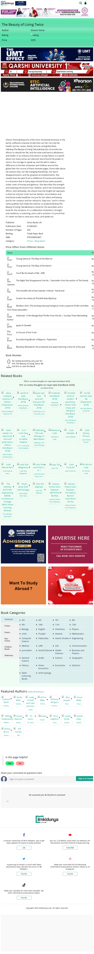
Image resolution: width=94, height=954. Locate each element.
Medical (25, 645)
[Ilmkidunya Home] (7, 3)
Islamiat (58, 633)
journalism (27, 650)
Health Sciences (59, 652)
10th (40, 624)
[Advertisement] (47, 112)
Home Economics (43, 667)
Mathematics (78, 633)
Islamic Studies (62, 638)
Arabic (41, 658)
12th (74, 624)
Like (24, 848)
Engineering (77, 638)
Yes (9, 763)
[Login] (85, 3)
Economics (60, 665)
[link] (20, 3)
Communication (79, 645)
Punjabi (41, 633)
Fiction (30, 241)
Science (58, 658)
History (25, 665)
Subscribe (70, 848)
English (41, 629)
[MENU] (91, 3)
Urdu (24, 633)
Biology (25, 629)
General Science (25, 659)
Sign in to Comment (85, 778)
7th (56, 620)
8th (73, 620)
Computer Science (26, 640)
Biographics (40, 241)
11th (57, 624)
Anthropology (44, 673)
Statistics (76, 665)
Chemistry (60, 629)
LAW (40, 645)
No (20, 763)
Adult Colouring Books (26, 676)
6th (39, 620)
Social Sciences (45, 650)
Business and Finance (78, 652)
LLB (56, 645)
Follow (24, 874)
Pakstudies (43, 638)
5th (23, 620)
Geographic (77, 658)
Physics (75, 629)
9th (23, 624)
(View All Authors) (36, 691)
